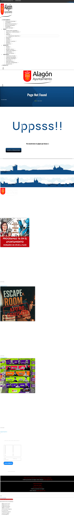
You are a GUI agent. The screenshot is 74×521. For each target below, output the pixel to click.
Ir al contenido (3, 498)
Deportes (15, 447)
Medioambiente (9, 452)
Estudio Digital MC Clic (47, 479)
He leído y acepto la (11, 459)
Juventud (15, 450)
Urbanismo (16, 455)
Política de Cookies (37, 478)
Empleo (15, 448)
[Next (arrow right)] (1, 519)
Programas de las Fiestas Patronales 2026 (12, 279)
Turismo (7, 455)
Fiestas (7, 449)
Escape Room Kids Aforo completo (10, 353)
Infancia (7, 450)
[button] (0, 17)
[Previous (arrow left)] (0, 519)
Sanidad (15, 452)
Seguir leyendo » (3, 285)
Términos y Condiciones (46, 478)
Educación (8, 448)
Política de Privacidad (11, 471)
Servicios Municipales (7, 454)
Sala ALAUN (3, 424)
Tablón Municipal (17, 454)
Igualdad (15, 449)
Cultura (7, 447)
